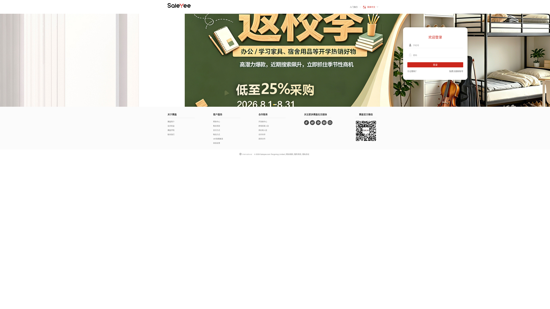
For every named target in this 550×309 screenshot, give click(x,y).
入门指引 (354, 6)
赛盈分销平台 (179, 5)
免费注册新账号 (456, 71)
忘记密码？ (412, 71)
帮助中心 (216, 121)
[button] (273, 104)
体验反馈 (216, 143)
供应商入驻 (263, 130)
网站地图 (289, 154)
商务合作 (262, 138)
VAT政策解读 (218, 138)
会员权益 (171, 126)
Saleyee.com (265, 154)
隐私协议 (305, 154)
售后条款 (216, 126)
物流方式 (216, 134)
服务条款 (297, 154)
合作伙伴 (262, 134)
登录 (435, 64)
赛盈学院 (171, 130)
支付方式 (216, 130)
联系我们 (171, 134)
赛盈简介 (171, 121)
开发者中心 (263, 121)
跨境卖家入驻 (264, 126)
